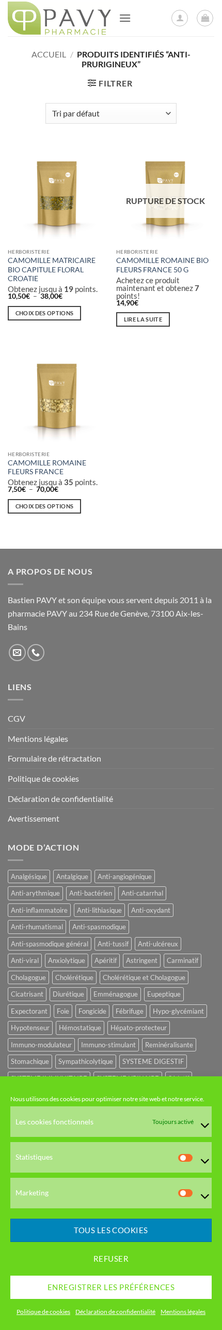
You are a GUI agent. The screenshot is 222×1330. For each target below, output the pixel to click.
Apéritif (105, 960)
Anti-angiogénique (125, 876)
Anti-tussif (113, 944)
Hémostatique (80, 1028)
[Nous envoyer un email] (17, 652)
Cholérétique (74, 977)
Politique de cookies (43, 1312)
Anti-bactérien (90, 893)
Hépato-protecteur (138, 1028)
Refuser (111, 1258)
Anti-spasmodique (99, 927)
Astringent (141, 960)
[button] (125, 18)
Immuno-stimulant (108, 1045)
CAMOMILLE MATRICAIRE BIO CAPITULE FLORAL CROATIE (52, 269)
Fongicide (92, 1011)
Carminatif (182, 960)
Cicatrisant (27, 994)
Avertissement (33, 818)
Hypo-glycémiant (178, 1011)
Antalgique (72, 876)
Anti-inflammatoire (39, 910)
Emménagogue (115, 994)
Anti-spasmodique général (49, 944)
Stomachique (30, 1061)
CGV (16, 718)
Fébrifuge (130, 1011)
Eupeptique (164, 994)
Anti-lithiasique (99, 910)
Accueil (48, 54)
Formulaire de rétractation (54, 758)
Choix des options (44, 313)
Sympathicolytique (85, 1061)
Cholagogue (28, 977)
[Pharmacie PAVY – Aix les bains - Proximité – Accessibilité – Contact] (59, 18)
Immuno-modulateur (41, 1045)
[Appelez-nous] (35, 652)
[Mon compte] (179, 18)
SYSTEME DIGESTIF (153, 1061)
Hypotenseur (30, 1028)
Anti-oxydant (150, 910)
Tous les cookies (111, 1230)
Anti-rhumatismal (37, 927)
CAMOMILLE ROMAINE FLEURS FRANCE (47, 467)
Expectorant (29, 1011)
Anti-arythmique (35, 893)
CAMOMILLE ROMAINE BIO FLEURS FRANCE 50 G (162, 265)
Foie (63, 1011)
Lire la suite (143, 319)
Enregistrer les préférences (111, 1287)
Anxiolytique (66, 960)
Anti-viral (25, 960)
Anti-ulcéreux (158, 944)
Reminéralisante (169, 1045)
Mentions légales (183, 1312)
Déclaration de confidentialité (115, 1312)
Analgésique (29, 876)
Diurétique (68, 994)
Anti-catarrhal (142, 893)
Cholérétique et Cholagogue (144, 977)
